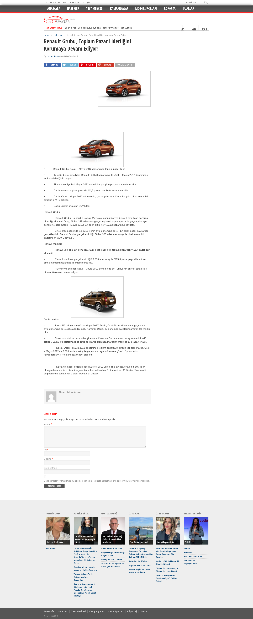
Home (47, 35)
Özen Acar (134, 513)
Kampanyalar (119, 8)
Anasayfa (53, 8)
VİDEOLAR (74, 2)
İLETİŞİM (86, 2)
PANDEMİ (188, 552)
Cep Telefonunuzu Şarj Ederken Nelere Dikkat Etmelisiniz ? (112, 539)
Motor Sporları (146, 8)
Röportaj (170, 8)
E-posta (48, 458)
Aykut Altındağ (109, 513)
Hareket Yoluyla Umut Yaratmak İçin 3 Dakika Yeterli (166, 578)
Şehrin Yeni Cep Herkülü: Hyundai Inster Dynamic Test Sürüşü (98, 28)
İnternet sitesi (50, 467)
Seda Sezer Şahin (192, 513)
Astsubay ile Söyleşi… (139, 561)
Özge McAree (162, 513)
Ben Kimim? (51, 548)
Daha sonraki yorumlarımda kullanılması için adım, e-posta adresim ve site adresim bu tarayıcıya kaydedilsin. (97, 480)
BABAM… (188, 548)
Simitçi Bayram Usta (165, 542)
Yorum (48, 424)
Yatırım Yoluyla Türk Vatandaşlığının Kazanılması (83, 577)
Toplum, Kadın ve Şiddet (140, 565)
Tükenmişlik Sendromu (111, 548)
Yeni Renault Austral (138, 542)
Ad (46, 449)
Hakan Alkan (53, 56)
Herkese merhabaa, (54, 542)
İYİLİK (187, 542)
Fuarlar (188, 8)
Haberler (73, 8)
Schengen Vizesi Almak (111, 559)
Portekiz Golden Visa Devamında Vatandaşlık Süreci (85, 539)
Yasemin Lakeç (53, 513)
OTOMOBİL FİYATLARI (56, 2)
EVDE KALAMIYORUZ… (194, 556)
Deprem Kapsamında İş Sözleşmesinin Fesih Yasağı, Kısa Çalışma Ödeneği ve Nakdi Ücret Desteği (85, 590)
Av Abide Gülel (81, 513)
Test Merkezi (94, 8)
